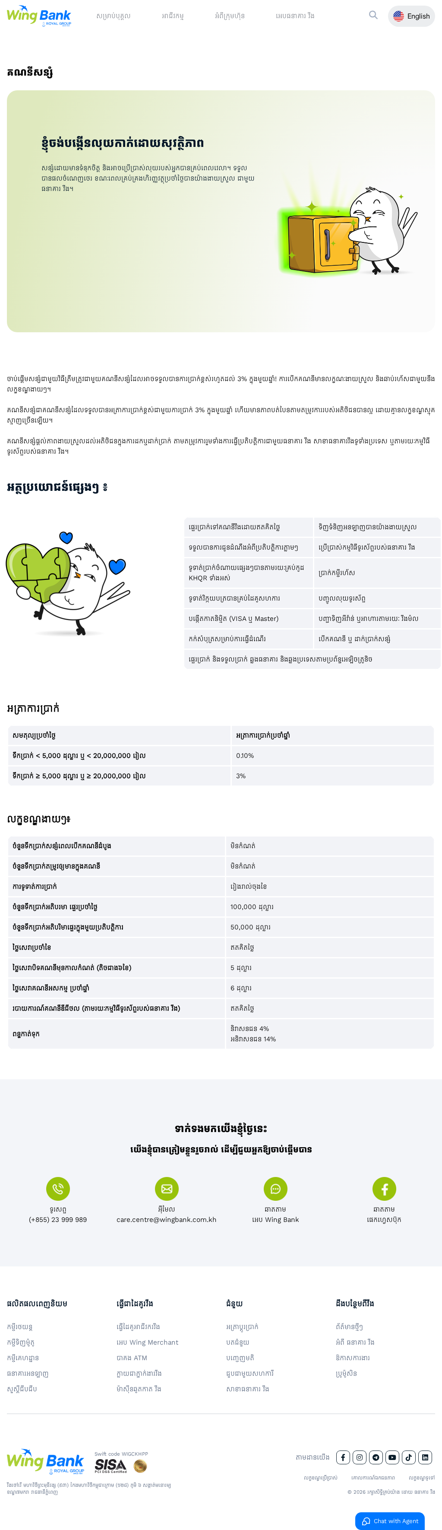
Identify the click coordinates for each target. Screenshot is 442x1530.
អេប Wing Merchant (147, 1342)
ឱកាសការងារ (353, 1358)
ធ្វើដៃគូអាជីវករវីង (138, 1327)
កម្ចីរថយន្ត (19, 1327)
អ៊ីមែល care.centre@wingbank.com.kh (167, 1214)
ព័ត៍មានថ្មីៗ (349, 1327)
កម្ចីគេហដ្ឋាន (23, 1358)
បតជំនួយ (237, 1342)
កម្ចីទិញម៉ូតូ (21, 1342)
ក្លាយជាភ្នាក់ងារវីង (139, 1373)
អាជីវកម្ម (173, 16)
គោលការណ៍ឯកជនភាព (373, 1478)
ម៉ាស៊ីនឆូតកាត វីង (139, 1389)
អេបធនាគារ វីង (295, 16)
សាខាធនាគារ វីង (247, 1389)
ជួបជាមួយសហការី (250, 1373)
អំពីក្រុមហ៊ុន (230, 16)
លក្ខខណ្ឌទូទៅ (422, 1478)
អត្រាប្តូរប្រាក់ (242, 1327)
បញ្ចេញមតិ (240, 1358)
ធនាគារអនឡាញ (28, 1373)
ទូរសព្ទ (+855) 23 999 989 (58, 1214)
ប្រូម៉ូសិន (346, 1373)
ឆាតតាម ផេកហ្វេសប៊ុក (384, 1214)
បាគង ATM (132, 1358)
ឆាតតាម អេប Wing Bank (275, 1214)
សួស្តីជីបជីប (22, 1389)
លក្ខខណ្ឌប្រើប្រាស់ (321, 1478)
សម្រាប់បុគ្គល (113, 16)
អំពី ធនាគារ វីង (355, 1342)
